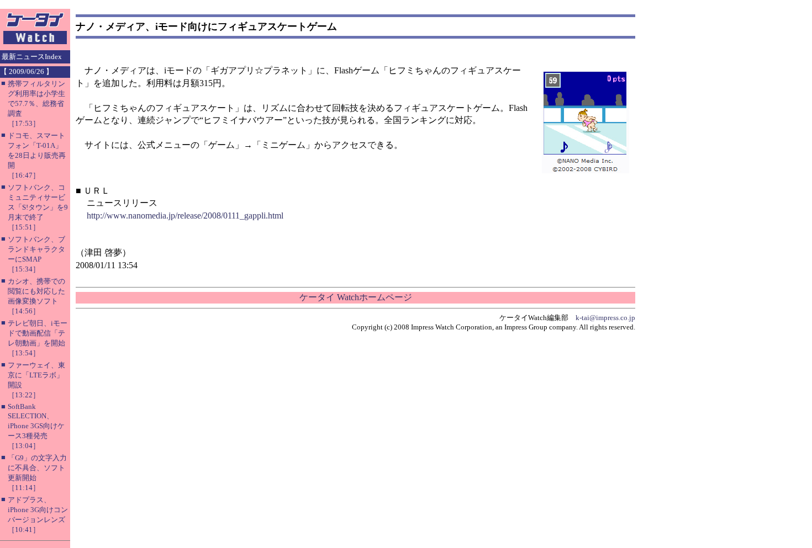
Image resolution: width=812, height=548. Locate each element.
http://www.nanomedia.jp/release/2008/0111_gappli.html (185, 215)
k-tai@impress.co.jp (605, 317)
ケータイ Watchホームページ (355, 297)
